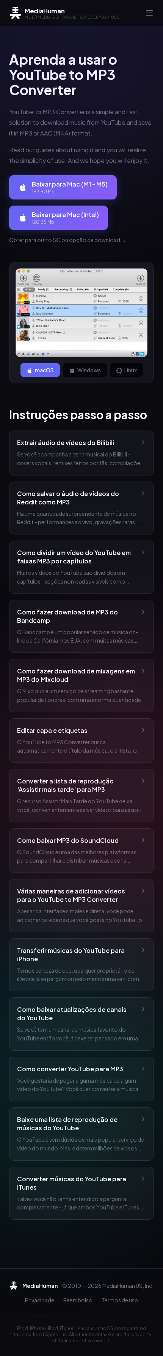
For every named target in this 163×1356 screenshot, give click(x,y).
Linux (130, 370)
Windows (89, 370)
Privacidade (39, 1300)
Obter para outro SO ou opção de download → (67, 239)
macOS (44, 370)
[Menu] (149, 13)
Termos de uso (120, 1300)
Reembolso (77, 1300)
